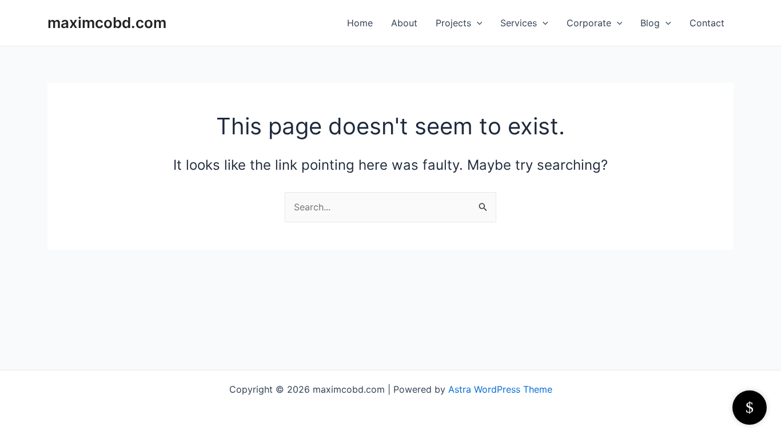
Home (360, 23)
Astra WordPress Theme (500, 389)
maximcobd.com (106, 22)
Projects (453, 23)
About (404, 23)
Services (518, 23)
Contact (707, 23)
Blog (650, 23)
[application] (477, 23)
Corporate (589, 23)
